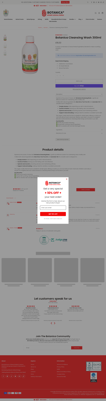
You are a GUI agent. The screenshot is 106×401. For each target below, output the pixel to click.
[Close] (67, 179)
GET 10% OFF (53, 214)
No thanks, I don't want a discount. (53, 218)
